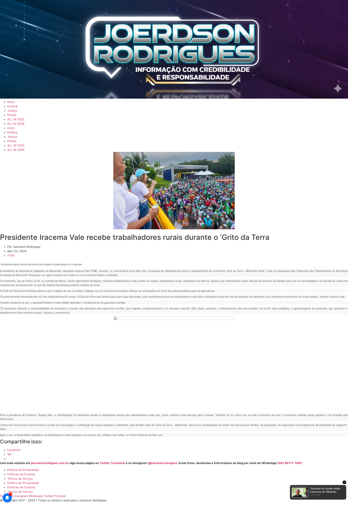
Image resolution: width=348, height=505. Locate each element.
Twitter (105, 463)
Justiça (12, 110)
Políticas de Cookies (21, 474)
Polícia (11, 115)
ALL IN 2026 (15, 123)
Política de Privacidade (23, 470)
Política (12, 106)
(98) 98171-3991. (290, 463)
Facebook (118, 463)
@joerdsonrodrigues (162, 463)
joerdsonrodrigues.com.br (49, 463)
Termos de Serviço (20, 478)
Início (10, 102)
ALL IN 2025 (15, 119)
